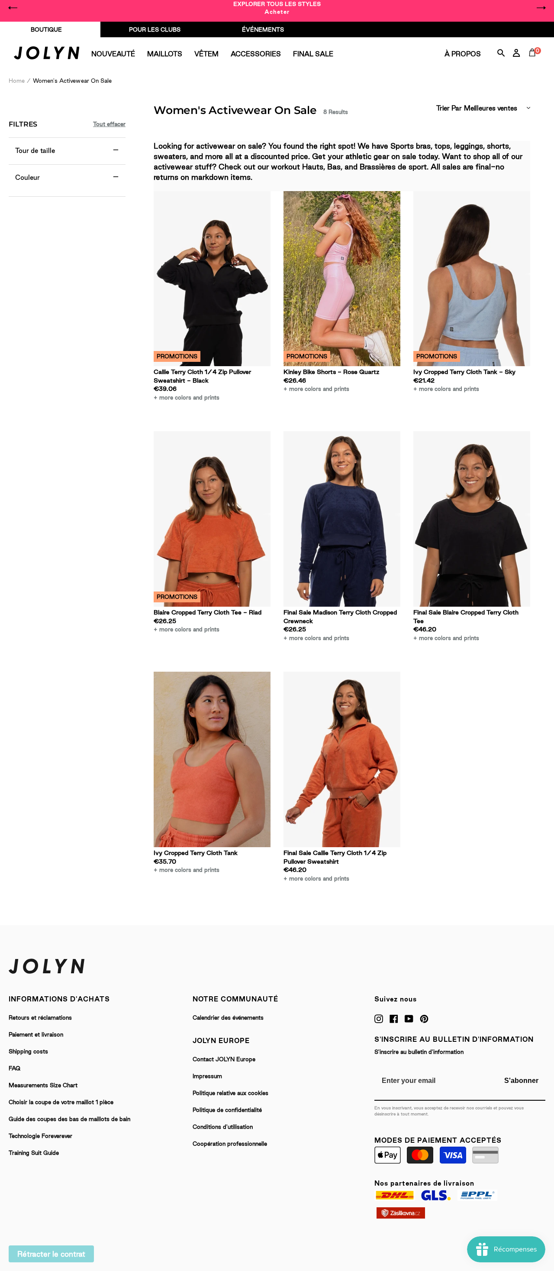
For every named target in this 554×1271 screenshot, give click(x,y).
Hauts (312, 167)
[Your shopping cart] (534, 62)
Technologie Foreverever (40, 1136)
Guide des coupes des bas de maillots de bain (69, 1119)
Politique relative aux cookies (230, 1093)
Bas (334, 167)
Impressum (207, 1076)
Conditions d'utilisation (223, 1127)
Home (17, 81)
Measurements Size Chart (43, 1085)
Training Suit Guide (34, 1153)
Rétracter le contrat (51, 1254)
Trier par (449, 108)
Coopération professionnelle (230, 1144)
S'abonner (521, 1080)
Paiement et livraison (36, 1034)
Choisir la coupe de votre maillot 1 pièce (61, 1102)
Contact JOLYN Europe (224, 1059)
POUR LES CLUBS (154, 29)
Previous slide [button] (13, 7)
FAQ (14, 1068)
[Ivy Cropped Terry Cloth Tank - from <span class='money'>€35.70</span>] (212, 759)
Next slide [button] (541, 7)
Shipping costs (28, 1051)
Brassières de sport (393, 167)
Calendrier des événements (228, 1017)
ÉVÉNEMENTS (263, 29)
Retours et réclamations (40, 1017)
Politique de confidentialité (227, 1110)
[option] (277, 8)
